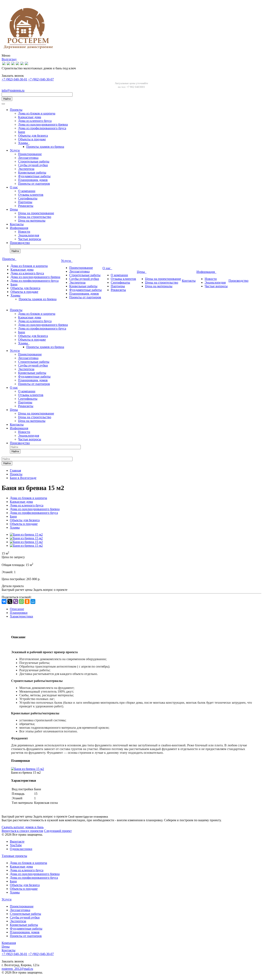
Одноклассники (21, 849)
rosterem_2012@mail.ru (17, 968)
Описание (17, 609)
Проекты (16, 109)
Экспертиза (26, 169)
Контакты (17, 224)
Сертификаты (27, 198)
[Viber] (15, 601)
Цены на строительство (34, 217)
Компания (9, 943)
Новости (24, 231)
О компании (26, 191)
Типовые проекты (14, 856)
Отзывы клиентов (30, 194)
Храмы (24, 143)
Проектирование (30, 154)
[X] (9, 601)
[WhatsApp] (21, 601)
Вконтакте (17, 841)
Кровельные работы (32, 172)
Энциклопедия (28, 235)
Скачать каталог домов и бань (23, 827)
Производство (20, 242)
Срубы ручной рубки (33, 165)
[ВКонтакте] (4, 601)
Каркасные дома (29, 117)
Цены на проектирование (36, 213)
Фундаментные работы (34, 176)
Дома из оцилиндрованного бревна (43, 124)
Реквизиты (25, 205)
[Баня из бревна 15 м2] (26, 534)
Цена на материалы (31, 220)
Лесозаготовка (28, 157)
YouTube (16, 845)
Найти (7, 98)
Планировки (19, 612)
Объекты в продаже (32, 139)
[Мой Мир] (32, 601)
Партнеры (25, 202)
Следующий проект (58, 831)
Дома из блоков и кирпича (36, 113)
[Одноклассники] (27, 601)
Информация (19, 228)
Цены (14, 209)
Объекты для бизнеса (33, 135)
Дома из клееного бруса (35, 121)
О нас (14, 187)
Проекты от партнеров (34, 183)
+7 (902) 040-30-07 (41, 79)
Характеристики (21, 616)
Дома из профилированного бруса (42, 128)
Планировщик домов (33, 180)
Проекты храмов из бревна (45, 146)
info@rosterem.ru (13, 90)
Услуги (15, 150)
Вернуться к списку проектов (22, 831)
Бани (21, 132)
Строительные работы (33, 161)
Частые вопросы (29, 239)
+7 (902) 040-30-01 (14, 79)
